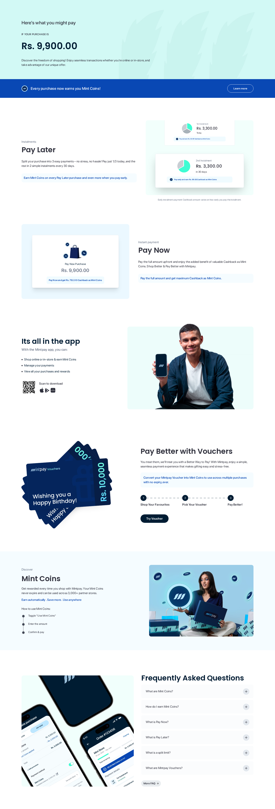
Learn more (240, 88)
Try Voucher (154, 518)
